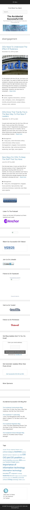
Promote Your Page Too (15, 296)
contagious (8, 100)
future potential (21, 145)
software (5, 479)
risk (12, 477)
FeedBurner (18, 354)
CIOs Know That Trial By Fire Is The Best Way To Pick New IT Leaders (14, 114)
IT (10, 473)
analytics (21, 449)
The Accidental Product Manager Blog (13, 432)
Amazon (17, 449)
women (23, 479)
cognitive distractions (14, 97)
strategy (10, 479)
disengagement (20, 100)
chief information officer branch (11, 143)
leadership (5, 149)
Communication (8, 95)
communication (15, 460)
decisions (24, 460)
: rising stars (7, 140)
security (15, 477)
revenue (4, 104)
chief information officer (17, 140)
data (20, 460)
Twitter (20, 479)
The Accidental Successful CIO (15, 17)
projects (9, 477)
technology (15, 479)
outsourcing (20, 475)
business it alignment (12, 454)
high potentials (6, 147)
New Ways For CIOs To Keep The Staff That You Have (13, 158)
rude (8, 104)
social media (21, 477)
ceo (21, 454)
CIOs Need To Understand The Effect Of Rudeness (14, 48)
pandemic (25, 475)
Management (7, 138)
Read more (13, 91)
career (18, 454)
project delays (21, 102)
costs (13, 100)
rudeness (13, 104)
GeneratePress (15, 507)
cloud (23, 457)
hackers (17, 462)
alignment (13, 449)
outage (16, 475)
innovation (6, 473)
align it (9, 449)
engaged (14, 145)
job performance (11, 102)
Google (13, 462)
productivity (5, 477)
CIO (24, 454)
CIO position (16, 457)
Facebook (8, 462)
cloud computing (7, 460)
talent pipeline (19, 149)
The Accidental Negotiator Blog (11, 423)
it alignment (14, 473)
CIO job (6, 457)
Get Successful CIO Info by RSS (15, 374)
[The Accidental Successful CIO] (15, 279)
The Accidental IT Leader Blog (11, 414)
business (18, 452)
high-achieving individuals (18, 147)
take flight (11, 149)
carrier (5, 97)
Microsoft (12, 475)
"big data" (4, 449)
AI (7, 449)
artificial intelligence (8, 452)
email (4, 462)
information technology (12, 470)
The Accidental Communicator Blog (13, 407)
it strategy (19, 473)
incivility (4, 102)
